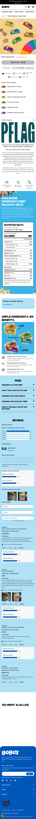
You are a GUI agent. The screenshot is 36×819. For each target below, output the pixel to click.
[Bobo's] (6, 7)
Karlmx (4, 632)
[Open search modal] (25, 7)
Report (21, 548)
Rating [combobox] (5, 506)
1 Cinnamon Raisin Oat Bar (15, 112)
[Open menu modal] (33, 7)
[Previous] (2, 2)
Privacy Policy (6, 810)
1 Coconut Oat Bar (12, 102)
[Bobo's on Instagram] (7, 780)
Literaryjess (5, 533)
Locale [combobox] (5, 512)
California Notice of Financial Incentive (12, 777)
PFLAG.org (18, 164)
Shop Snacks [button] (6, 785)
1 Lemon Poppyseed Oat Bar (16, 97)
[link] (11, 448)
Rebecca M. (5, 672)
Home (3, 16)
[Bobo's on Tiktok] (11, 780)
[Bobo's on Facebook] (2, 780)
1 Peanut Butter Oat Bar (14, 91)
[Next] (34, 2)
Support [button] (4, 794)
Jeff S (3, 575)
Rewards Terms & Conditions (10, 813)
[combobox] (18, 148)
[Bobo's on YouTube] (15, 780)
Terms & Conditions (18, 810)
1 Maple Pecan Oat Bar (13, 86)
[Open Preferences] (2, 816)
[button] (4, 459)
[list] (18, 75)
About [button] (4, 789)
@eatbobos (7, 304)
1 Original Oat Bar (12, 107)
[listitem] (6, 73)
